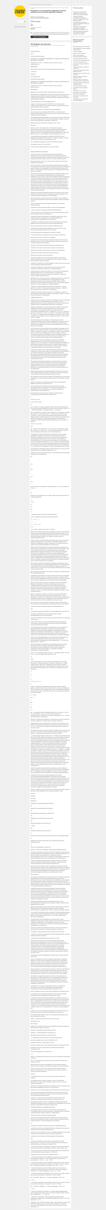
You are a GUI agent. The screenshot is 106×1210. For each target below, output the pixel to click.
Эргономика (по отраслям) (79, 90)
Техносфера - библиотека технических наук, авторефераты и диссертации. (20, 11)
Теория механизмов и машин (80, 85)
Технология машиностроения (80, 62)
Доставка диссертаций (20, 26)
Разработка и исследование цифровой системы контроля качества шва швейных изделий (80, 13)
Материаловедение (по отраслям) (81, 46)
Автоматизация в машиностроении (81, 60)
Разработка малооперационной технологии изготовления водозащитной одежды (80, 32)
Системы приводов (77, 51)
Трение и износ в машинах (79, 53)
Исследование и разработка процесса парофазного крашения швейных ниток (81, 24)
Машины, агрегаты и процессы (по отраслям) (41, 4)
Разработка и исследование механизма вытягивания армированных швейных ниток (80, 28)
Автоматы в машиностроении (80, 58)
